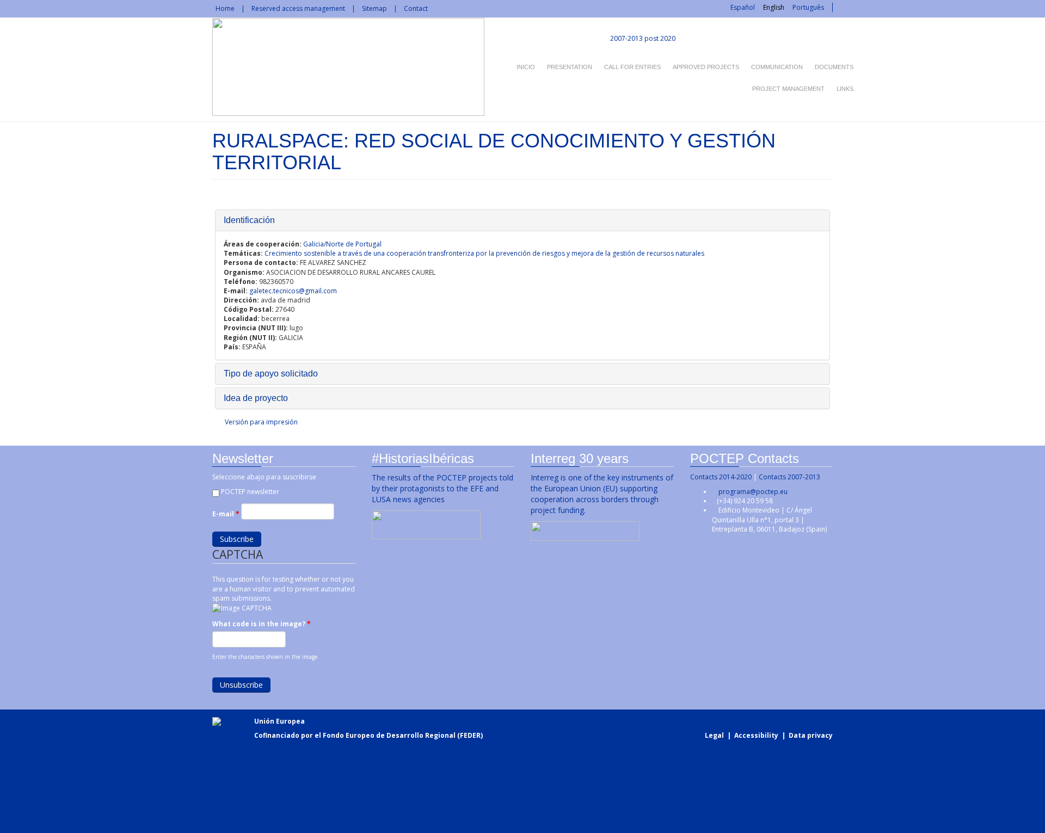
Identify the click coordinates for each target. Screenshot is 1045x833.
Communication (777, 67)
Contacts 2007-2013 (789, 477)
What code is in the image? (261, 623)
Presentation (569, 67)
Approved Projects (706, 67)
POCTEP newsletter (250, 491)
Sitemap (374, 8)
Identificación (249, 220)
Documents (834, 67)
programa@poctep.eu (753, 491)
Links (845, 88)
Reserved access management (298, 8)
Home (225, 8)
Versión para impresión (261, 422)
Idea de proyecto (256, 398)
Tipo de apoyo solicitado (271, 373)
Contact (416, 8)
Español (742, 7)
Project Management (788, 88)
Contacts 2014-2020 (721, 477)
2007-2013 (625, 38)
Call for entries (632, 67)
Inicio (526, 67)
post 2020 (659, 38)
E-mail (225, 514)
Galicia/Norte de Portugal (342, 244)
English (773, 7)
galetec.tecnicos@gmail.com (293, 290)
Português (808, 7)
